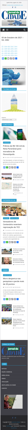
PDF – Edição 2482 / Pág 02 (8, 48)
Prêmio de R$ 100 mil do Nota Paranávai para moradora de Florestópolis (14, 150)
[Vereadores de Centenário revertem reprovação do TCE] (14, 209)
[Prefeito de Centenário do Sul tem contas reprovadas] (7, 251)
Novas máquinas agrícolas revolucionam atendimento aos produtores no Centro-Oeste (19, 322)
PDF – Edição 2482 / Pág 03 (8, 50)
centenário (6, 218)
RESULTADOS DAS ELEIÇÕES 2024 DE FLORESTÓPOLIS (17, 176)
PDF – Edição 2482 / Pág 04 (8, 51)
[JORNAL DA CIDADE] (13, 348)
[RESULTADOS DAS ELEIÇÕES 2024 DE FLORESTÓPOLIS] (7, 177)
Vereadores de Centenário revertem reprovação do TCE (12, 224)
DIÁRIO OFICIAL (6, 375)
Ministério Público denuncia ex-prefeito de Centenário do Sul (18, 260)
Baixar (15, 46)
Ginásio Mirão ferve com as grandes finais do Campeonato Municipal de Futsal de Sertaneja (19, 309)
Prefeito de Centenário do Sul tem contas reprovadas (19, 250)
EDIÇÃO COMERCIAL (7, 372)
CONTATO (4, 388)
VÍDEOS (4, 378)
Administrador (19, 157)
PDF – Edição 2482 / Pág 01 (8, 46)
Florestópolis (7, 142)
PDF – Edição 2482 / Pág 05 (8, 53)
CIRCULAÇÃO (5, 381)
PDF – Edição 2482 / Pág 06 (8, 55)
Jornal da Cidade (14, 218)
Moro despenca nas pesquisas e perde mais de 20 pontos (13, 281)
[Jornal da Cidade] (3, 30)
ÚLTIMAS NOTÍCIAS (10, 89)
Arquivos (4, 117)
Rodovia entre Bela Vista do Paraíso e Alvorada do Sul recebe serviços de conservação (19, 187)
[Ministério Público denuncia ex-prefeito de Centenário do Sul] (7, 261)
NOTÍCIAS (4, 368)
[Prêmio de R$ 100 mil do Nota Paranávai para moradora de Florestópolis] (14, 133)
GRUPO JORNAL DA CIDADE (9, 385)
